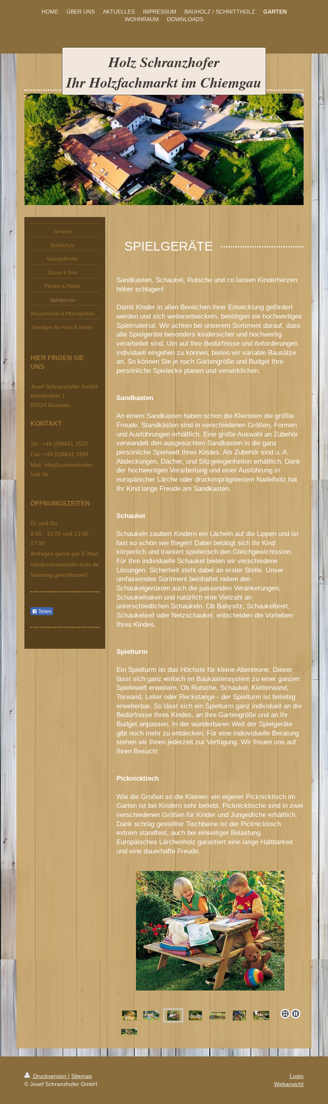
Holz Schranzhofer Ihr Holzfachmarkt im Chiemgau (164, 72)
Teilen (44, 611)
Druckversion (50, 1076)
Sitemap (81, 1076)
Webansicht (289, 1084)
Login (297, 1076)
